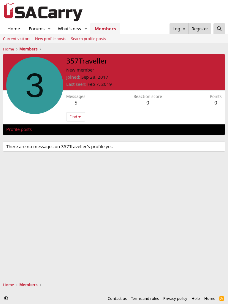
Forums (37, 28)
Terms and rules (145, 298)
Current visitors (16, 38)
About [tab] (101, 129)
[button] (49, 28)
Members (105, 28)
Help (195, 298)
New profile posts (50, 38)
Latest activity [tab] (52, 129)
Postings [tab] (80, 129)
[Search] (219, 28)
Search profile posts (88, 38)
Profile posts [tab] (19, 129)
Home (13, 28)
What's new (69, 28)
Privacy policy (175, 298)
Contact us (117, 298)
